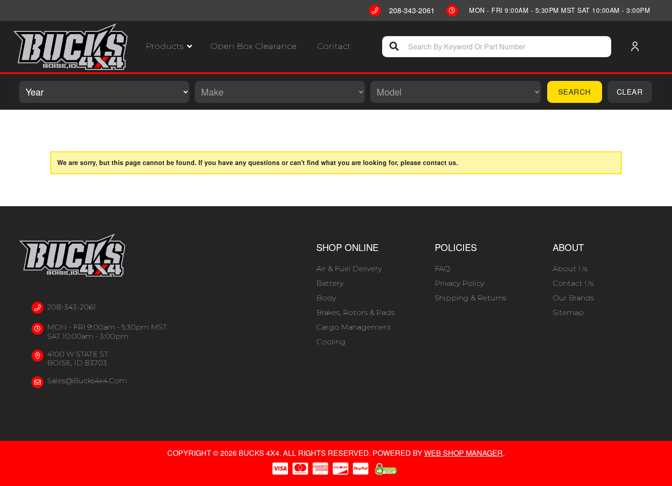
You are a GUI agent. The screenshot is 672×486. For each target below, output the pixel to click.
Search (574, 91)
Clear (630, 91)
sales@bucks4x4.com (87, 380)
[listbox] (104, 92)
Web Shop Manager (463, 453)
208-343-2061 (71, 307)
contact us (439, 162)
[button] (169, 46)
